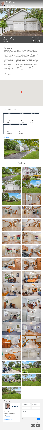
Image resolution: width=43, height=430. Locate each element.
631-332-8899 (12, 2)
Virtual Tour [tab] (6, 137)
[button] (2, 22)
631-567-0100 (11, 4)
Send (39, 419)
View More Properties (10, 6)
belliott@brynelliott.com (11, 5)
